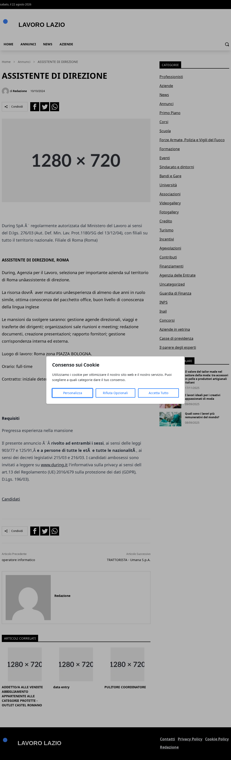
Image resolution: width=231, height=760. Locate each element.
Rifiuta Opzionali (115, 393)
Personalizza (72, 393)
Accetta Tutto (158, 393)
